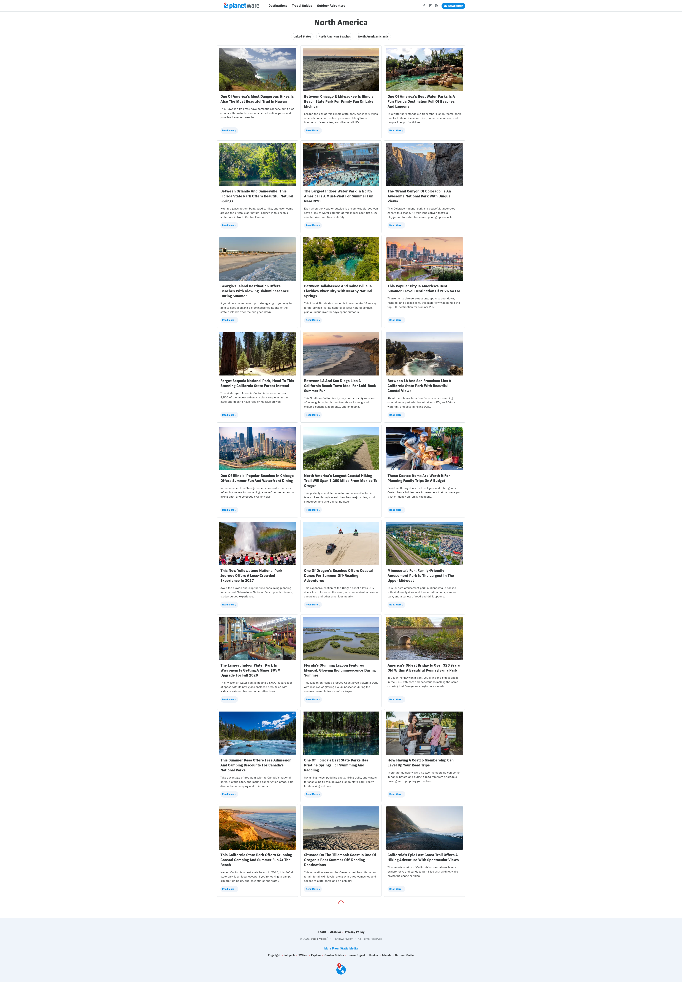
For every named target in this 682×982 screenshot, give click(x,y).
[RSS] (436, 7)
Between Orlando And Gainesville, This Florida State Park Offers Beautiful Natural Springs (256, 196)
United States (302, 36)
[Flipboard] (430, 7)
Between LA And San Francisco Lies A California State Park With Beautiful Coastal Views (419, 386)
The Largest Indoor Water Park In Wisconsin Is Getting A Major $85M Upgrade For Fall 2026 (250, 670)
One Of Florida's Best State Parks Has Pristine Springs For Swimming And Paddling (336, 765)
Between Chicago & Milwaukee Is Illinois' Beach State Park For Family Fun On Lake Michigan (339, 101)
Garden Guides (334, 955)
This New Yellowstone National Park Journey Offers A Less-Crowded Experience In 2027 (251, 575)
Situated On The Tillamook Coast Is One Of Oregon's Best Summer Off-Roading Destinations (340, 860)
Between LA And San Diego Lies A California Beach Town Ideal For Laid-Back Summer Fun (340, 386)
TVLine (303, 955)
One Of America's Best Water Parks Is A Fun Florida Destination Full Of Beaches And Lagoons (421, 101)
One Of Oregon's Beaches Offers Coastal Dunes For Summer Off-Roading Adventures (338, 575)
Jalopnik (289, 955)
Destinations (278, 6)
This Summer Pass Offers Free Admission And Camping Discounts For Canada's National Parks (255, 765)
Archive (335, 932)
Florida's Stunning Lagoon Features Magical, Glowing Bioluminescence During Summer (340, 670)
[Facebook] (424, 7)
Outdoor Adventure (331, 6)
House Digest (356, 955)
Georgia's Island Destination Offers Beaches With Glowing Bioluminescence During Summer (254, 291)
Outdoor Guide (404, 955)
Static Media (319, 938)
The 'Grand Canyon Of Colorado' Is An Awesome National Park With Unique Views (419, 196)
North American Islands (373, 36)
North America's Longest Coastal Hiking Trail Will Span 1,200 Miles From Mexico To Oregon (340, 480)
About (322, 932)
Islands (386, 955)
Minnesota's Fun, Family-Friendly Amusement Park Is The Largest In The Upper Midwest (421, 575)
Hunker (373, 955)
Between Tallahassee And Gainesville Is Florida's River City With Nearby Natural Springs (338, 291)
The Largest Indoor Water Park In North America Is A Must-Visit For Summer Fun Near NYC (338, 196)
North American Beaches (335, 36)
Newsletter (455, 5)
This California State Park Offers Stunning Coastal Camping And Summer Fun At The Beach (256, 860)
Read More (228, 130)
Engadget (274, 955)
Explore (316, 955)
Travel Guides (302, 6)
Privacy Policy (354, 932)
